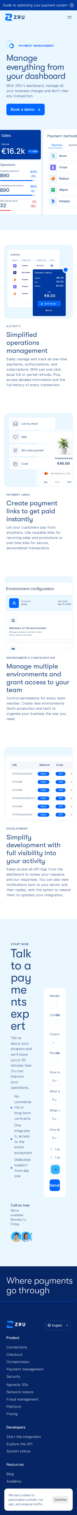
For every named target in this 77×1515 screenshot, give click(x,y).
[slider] (55, 1169)
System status (18, 1451)
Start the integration (23, 1437)
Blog (10, 1474)
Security (13, 1376)
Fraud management (22, 1399)
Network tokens (19, 1392)
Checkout (14, 1354)
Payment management (25, 1369)
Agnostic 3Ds (17, 1384)
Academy (13, 1481)
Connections (16, 1347)
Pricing (12, 1414)
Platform (13, 1406)
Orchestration (18, 1362)
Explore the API (19, 1444)
